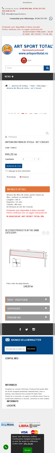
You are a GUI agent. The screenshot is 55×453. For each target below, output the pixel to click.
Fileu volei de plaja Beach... (18, 283)
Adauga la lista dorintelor (19, 171)
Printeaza (13, 137)
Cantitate (9, 159)
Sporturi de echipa (20, 86)
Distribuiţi (12, 177)
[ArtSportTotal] (27, 49)
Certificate (13, 308)
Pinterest (25, 177)
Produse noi (14, 317)
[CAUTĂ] (47, 68)
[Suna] (5, 447)
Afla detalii (28, 443)
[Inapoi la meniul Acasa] (6, 86)
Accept (28, 450)
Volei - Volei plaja (37, 86)
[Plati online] (30, 433)
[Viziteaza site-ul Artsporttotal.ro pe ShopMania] (7, 424)
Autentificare (27, 3)
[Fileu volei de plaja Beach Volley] (28, 258)
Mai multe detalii (16, 189)
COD (7, 148)
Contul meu (11, 358)
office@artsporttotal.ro (16, 14)
